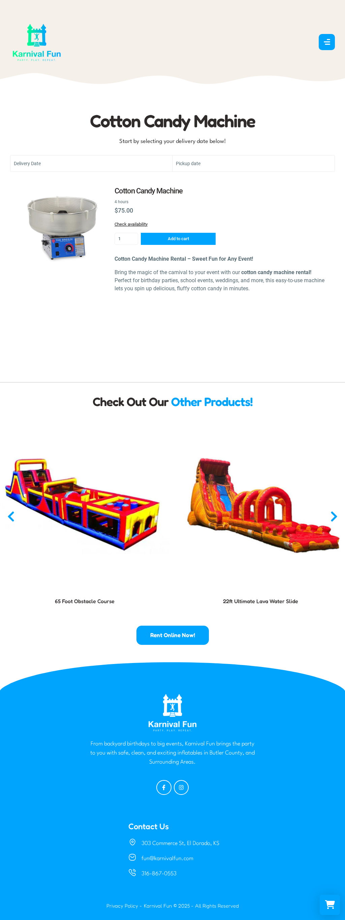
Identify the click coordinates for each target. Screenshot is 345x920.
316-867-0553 (159, 874)
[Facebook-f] (163, 787)
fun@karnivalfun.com (167, 858)
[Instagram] (181, 787)
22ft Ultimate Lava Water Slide (260, 601)
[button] (11, 516)
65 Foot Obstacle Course (85, 601)
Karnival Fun (158, 906)
